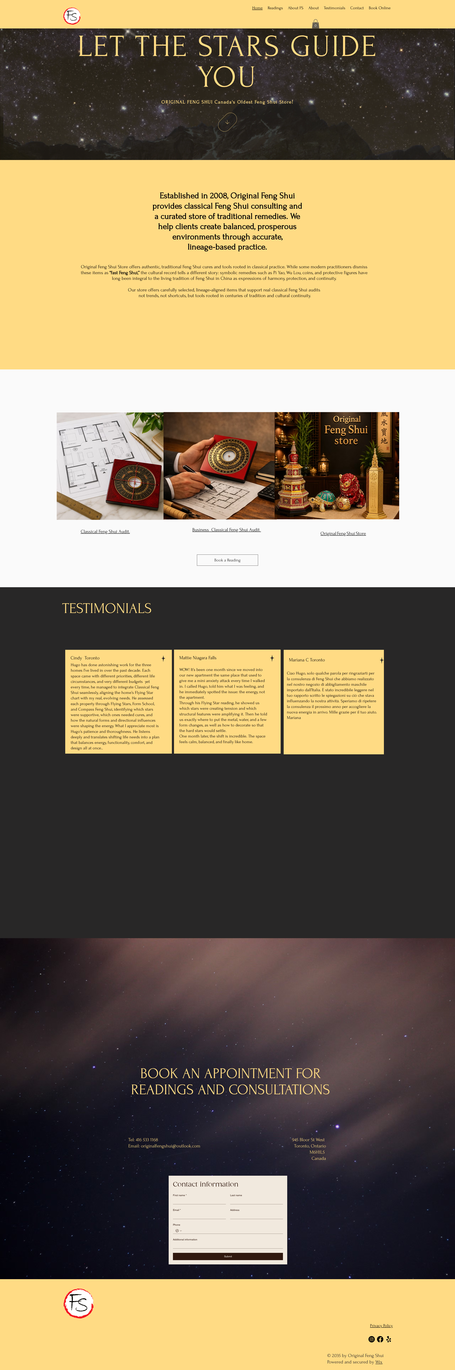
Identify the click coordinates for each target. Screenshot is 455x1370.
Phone (176, 1224)
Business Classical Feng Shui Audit (226, 529)
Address (234, 1210)
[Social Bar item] (371, 1339)
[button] (315, 23)
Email (177, 1210)
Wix (378, 1362)
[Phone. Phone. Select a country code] (178, 1231)
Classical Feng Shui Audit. (105, 531)
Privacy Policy (381, 1325)
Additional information (185, 1239)
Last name (236, 1195)
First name (180, 1195)
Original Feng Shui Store (343, 533)
